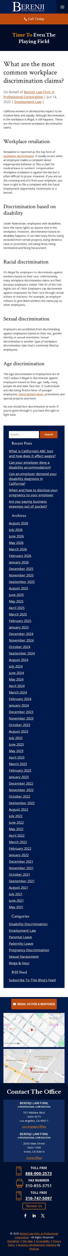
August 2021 (18, 887)
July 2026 (15, 530)
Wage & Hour (19, 963)
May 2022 (16, 829)
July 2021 (15, 894)
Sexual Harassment (24, 956)
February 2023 (20, 770)
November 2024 (21, 640)
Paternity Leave (21, 943)
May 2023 (16, 751)
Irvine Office (34, 1158)
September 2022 (22, 803)
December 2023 (21, 712)
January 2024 (19, 705)
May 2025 (16, 601)
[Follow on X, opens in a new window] (42, 1215)
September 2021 (22, 881)
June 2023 (16, 744)
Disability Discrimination (28, 924)
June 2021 (16, 900)
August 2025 (18, 588)
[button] (64, 1229)
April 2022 (16, 835)
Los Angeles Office (34, 1127)
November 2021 (21, 868)
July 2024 (15, 666)
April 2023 (16, 757)
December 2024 (21, 634)
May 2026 (16, 543)
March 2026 (18, 549)
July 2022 (15, 816)
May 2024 (16, 679)
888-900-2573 (38, 1173)
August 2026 (18, 523)
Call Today (36, 19)
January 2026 (19, 562)
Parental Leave (20, 937)
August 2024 (18, 660)
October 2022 (19, 796)
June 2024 (16, 673)
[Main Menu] (62, 7)
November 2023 (21, 718)
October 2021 (19, 874)
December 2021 (21, 861)
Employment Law (27, 102)
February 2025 (20, 621)
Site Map (27, 1241)
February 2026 (20, 556)
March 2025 (18, 614)
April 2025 (16, 608)
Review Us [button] (34, 1206)
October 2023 (19, 725)
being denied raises (31, 394)
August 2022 (18, 809)
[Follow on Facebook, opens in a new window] (25, 1215)
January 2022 (19, 855)
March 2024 (18, 692)
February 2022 (20, 848)
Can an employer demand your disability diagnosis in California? (33, 479)
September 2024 (22, 653)
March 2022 (18, 842)
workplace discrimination (18, 156)
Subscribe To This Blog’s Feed (32, 980)
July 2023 (15, 738)
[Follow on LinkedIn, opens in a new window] (34, 1215)
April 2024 (16, 686)
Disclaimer (13, 1241)
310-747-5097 (38, 1198)
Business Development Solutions (37, 1245)
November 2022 (21, 790)
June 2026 (16, 536)
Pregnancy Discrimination (29, 950)
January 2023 (19, 777)
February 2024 (20, 699)
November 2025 (21, 575)
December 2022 (21, 783)
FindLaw (34, 1248)
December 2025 (21, 569)
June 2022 (16, 822)
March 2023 (18, 764)
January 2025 (19, 627)
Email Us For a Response (36, 1004)
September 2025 (22, 582)
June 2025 (16, 595)
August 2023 (18, 731)
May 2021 (16, 907)
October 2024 (19, 647)
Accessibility (43, 1241)
